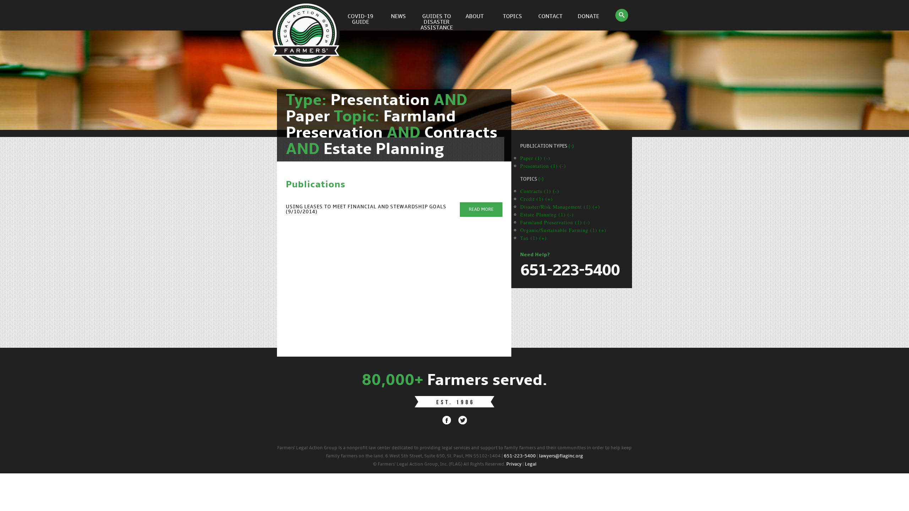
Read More (481, 209)
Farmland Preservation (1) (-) (555, 222)
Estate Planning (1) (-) (547, 214)
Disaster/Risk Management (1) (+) (560, 206)
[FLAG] (307, 15)
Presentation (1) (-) (543, 166)
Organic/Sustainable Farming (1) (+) (563, 230)
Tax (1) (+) (533, 238)
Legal (531, 464)
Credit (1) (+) (536, 199)
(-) (571, 146)
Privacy (514, 464)
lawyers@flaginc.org (561, 456)
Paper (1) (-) (535, 158)
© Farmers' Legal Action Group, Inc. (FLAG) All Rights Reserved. (439, 464)
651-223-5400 (520, 456)
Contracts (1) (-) (539, 191)
